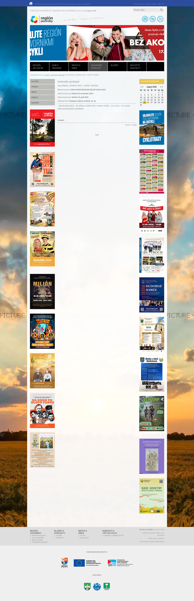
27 (152, 102)
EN (163, 4)
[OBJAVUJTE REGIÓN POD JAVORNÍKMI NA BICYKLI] (151, 131)
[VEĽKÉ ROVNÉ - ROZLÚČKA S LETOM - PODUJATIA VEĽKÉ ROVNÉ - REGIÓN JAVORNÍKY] (42, 213)
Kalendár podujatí (96, 66)
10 (141, 98)
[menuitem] (86, 43)
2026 (155, 87)
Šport (34, 92)
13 (152, 98)
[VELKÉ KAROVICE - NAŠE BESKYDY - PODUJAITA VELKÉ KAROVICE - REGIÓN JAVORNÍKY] (151, 499)
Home (46, 75)
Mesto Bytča (160, 541)
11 (145, 98)
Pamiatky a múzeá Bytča (114, 535)
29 (159, 102)
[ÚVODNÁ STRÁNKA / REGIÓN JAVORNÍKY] (145, 22)
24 (141, 102)
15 (159, 98)
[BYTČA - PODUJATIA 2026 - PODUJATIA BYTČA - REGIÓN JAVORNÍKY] (151, 175)
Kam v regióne (56, 66)
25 (145, 102)
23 (162, 100)
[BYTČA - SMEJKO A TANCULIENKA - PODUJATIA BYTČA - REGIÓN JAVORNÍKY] (42, 252)
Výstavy (34, 87)
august (149, 87)
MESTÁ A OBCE (76, 4)
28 (155, 102)
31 (141, 105)
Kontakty (60, 538)
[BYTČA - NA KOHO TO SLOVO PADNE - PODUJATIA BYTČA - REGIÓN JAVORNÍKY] (42, 414)
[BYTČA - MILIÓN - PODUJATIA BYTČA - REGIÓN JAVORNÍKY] (42, 295)
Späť (97, 135)
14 (155, 98)
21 (155, 100)
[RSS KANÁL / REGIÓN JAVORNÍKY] (160, 22)
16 (162, 98)
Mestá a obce (76, 66)
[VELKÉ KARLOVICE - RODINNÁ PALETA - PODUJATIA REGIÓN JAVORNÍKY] (151, 460)
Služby (114, 65)
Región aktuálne (38, 66)
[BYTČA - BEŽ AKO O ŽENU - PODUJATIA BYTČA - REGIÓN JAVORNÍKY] (151, 219)
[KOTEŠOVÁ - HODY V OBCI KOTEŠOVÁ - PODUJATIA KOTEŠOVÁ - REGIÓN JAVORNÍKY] (151, 378)
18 (145, 100)
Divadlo (34, 97)
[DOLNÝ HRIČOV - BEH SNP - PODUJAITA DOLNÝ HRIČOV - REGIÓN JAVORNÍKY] (151, 417)
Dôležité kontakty (135, 66)
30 (162, 102)
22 (159, 100)
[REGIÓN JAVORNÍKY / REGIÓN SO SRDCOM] (83, 23)
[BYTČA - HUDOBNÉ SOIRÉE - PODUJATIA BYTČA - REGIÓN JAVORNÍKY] (151, 298)
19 (148, 100)
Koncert (35, 103)
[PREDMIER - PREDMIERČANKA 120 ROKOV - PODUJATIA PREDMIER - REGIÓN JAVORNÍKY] (151, 259)
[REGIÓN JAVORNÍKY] (42, 146)
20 (152, 100)
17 (141, 100)
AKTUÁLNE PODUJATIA (43, 4)
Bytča (82, 535)
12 (148, 98)
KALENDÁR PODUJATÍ (61, 4)
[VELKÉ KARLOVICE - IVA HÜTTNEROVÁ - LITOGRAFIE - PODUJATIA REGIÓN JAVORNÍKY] (42, 374)
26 (148, 102)
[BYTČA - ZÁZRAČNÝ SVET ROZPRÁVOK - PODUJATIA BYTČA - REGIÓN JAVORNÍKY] (42, 335)
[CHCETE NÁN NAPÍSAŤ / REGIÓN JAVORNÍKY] (152, 22)
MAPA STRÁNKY (151, 4)
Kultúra (34, 81)
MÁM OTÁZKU (139, 4)
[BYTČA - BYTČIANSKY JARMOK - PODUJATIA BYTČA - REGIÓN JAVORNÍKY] (42, 173)
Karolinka (84, 538)
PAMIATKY (87, 4)
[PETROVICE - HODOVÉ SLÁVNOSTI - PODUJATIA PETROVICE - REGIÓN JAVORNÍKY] (151, 338)
